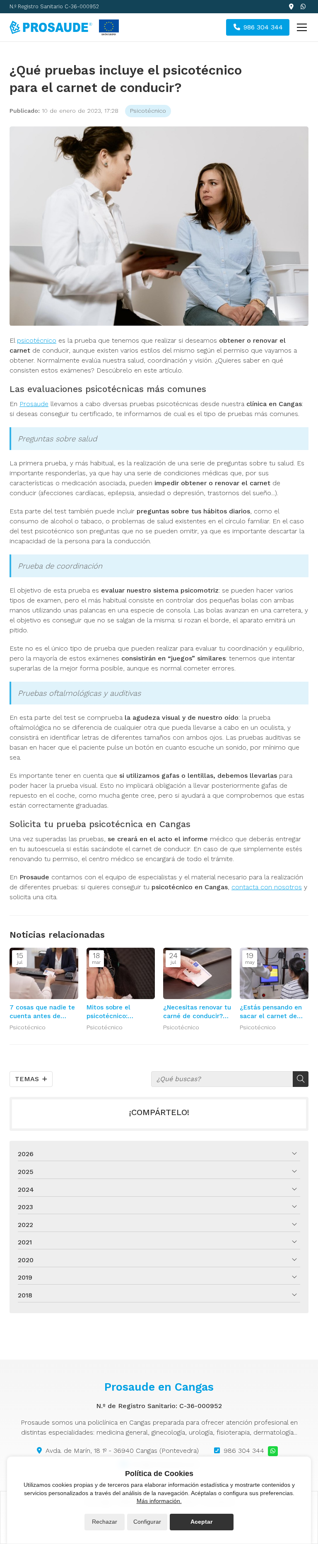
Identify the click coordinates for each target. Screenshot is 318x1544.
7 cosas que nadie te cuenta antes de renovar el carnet (42, 1012)
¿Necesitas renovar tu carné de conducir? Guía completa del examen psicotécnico (197, 1012)
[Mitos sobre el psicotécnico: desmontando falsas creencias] (121, 973)
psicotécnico (36, 340)
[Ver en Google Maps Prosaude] (291, 7)
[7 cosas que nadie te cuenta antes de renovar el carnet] (44, 973)
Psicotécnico (148, 110)
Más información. (159, 1501)
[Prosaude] (51, 27)
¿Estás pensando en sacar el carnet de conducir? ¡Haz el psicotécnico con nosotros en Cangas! (271, 1012)
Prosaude (33, 404)
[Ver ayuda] (109, 27)
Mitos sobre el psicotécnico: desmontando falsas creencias (118, 1012)
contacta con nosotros (266, 887)
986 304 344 (244, 1450)
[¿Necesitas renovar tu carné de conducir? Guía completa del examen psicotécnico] (197, 973)
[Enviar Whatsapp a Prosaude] (303, 7)
